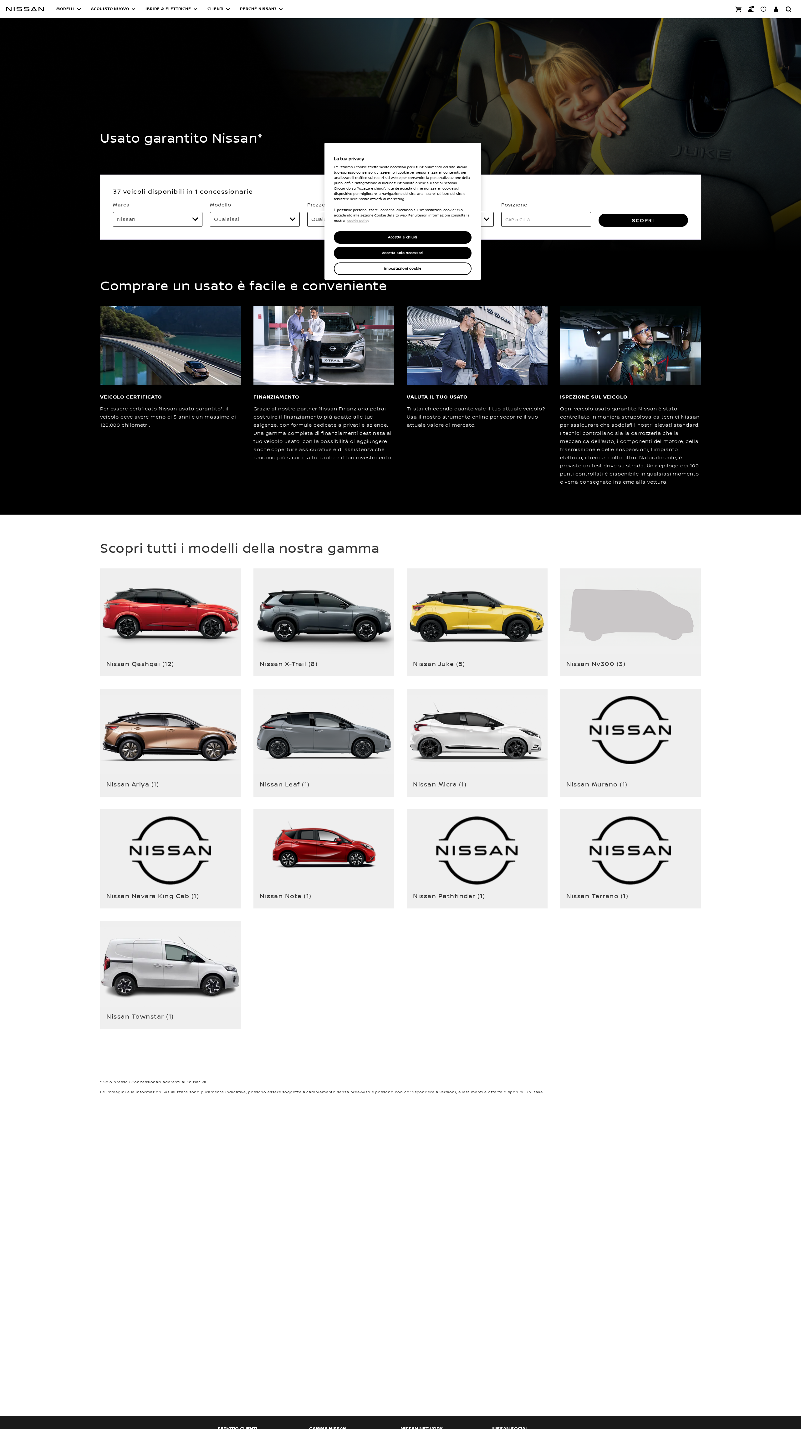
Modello (220, 204)
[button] (68, 9)
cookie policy (358, 220)
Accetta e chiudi (402, 237)
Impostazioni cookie (402, 269)
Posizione (514, 204)
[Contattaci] (751, 9)
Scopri (643, 220)
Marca (121, 204)
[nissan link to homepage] (25, 9)
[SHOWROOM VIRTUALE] (763, 9)
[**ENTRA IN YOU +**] (776, 9)
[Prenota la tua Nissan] (738, 9)
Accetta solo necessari (403, 253)
